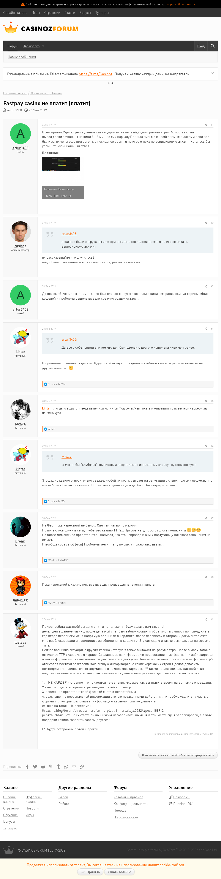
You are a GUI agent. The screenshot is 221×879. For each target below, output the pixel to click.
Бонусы (9, 821)
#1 (211, 124)
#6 (211, 445)
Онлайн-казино (9, 799)
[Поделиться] (206, 125)
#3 (211, 286)
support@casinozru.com (183, 4)
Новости (32, 808)
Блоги (63, 797)
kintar (20, 351)
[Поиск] (212, 46)
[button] (43, 46)
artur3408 (14, 110)
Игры (30, 815)
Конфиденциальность (130, 803)
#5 (211, 401)
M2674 (20, 424)
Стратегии (11, 808)
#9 (211, 619)
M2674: (67, 456)
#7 (211, 518)
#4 (211, 328)
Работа (63, 803)
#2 (211, 222)
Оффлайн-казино (34, 799)
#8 (211, 577)
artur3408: (69, 233)
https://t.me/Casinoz (95, 73)
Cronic (20, 541)
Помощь (120, 810)
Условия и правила (128, 797)
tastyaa (20, 642)
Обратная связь (126, 817)
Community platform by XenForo (172, 849)
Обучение (10, 815)
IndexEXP (20, 600)
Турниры (10, 828)
